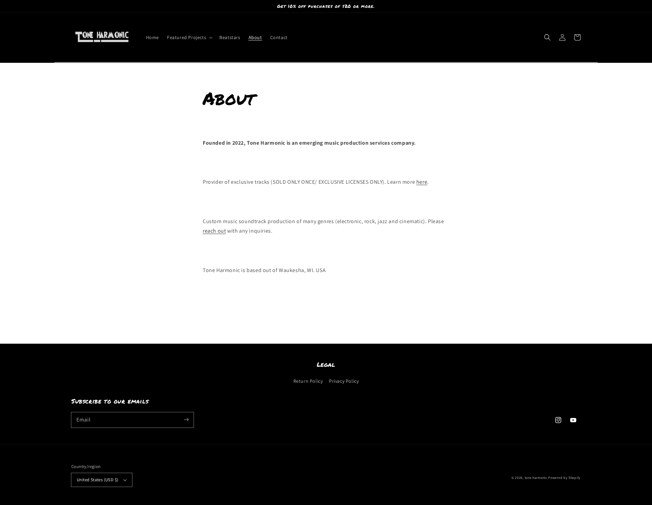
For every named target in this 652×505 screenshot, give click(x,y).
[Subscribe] (186, 419)
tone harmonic (536, 477)
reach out (214, 230)
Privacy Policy (344, 381)
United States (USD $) (97, 480)
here (421, 181)
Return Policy (308, 381)
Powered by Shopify (564, 477)
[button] (189, 37)
